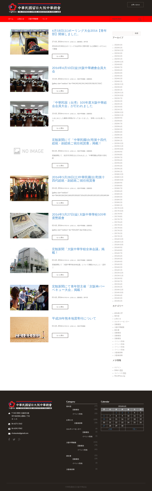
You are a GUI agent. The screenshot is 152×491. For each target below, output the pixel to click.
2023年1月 (118, 90)
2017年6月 (118, 222)
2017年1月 (118, 236)
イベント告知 (119, 341)
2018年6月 (118, 191)
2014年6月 (118, 295)
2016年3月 (118, 264)
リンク (44, 19)
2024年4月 (118, 73)
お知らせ (20, 19)
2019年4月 (118, 163)
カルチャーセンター (121, 321)
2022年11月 (118, 93)
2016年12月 (118, 239)
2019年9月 (118, 152)
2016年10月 (118, 245)
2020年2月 (118, 138)
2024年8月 (118, 64)
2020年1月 (118, 140)
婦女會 (116, 330)
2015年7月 (118, 281)
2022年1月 (118, 104)
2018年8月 (118, 186)
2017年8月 (118, 216)
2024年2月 (118, 78)
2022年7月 (118, 98)
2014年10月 (118, 292)
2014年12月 (118, 290)
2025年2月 (118, 56)
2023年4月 (118, 87)
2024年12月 (118, 62)
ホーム (10, 19)
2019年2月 (118, 169)
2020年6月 (118, 126)
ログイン (117, 367)
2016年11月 (118, 242)
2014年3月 (118, 298)
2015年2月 (118, 287)
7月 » (134, 429)
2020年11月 (118, 115)
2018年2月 (118, 202)
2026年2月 (118, 48)
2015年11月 (118, 276)
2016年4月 (118, 261)
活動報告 (80, 41)
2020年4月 (118, 132)
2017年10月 (118, 211)
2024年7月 (118, 67)
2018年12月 (118, 174)
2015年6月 (118, 284)
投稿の (118, 370)
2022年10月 (118, 95)
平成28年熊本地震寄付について (74, 318)
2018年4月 (118, 197)
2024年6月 (118, 70)
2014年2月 (118, 301)
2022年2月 (118, 101)
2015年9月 (118, 278)
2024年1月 (118, 81)
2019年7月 (118, 157)
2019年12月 (118, 143)
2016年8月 (118, 250)
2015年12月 (118, 273)
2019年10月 (118, 149)
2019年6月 (118, 160)
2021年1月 (118, 109)
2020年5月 (118, 129)
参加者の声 (118, 313)
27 (104, 426)
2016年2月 (118, 267)
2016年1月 (118, 270)
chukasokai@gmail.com (20, 433)
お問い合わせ (135, 4)
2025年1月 (118, 59)
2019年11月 (118, 146)
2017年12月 (118, 208)
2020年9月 (118, 118)
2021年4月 (118, 107)
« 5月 (110, 429)
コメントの (120, 373)
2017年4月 (118, 228)
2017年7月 (118, 219)
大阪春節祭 (118, 352)
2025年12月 (118, 50)
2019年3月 (118, 166)
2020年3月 (118, 135)
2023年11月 (118, 84)
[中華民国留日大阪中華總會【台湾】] (35, 8)
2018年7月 (118, 188)
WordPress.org (119, 376)
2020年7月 (118, 124)
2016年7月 (118, 253)
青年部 (86, 41)
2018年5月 (118, 194)
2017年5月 (118, 225)
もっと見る (60, 56)
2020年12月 (118, 112)
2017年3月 (118, 230)
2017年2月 (118, 233)
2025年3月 (118, 53)
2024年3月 (118, 76)
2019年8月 (118, 155)
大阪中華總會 (33, 19)
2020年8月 (118, 121)
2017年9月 (118, 214)
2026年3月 (118, 45)
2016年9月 (118, 247)
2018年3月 (118, 200)
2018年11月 (118, 177)
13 (104, 419)
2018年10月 (118, 180)
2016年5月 (118, 259)
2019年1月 (118, 171)
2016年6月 (118, 256)
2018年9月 (118, 183)
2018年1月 (118, 205)
